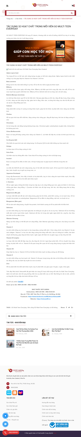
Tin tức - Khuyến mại (12, 420)
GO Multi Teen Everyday (19, 307)
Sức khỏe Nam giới (12, 406)
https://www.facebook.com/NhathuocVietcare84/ (44, 296)
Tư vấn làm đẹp (11, 413)
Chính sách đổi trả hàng (49, 409)
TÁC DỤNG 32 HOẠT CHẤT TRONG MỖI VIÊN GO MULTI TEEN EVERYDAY (38, 27)
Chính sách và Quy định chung (51, 413)
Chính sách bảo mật (48, 416)
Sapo (54, 433)
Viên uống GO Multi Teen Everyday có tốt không (42, 307)
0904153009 (14, 387)
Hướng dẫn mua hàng (12, 416)
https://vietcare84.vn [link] (44, 299)
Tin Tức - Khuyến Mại (16, 322)
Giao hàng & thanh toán (49, 406)
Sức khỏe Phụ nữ (11, 402)
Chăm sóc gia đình (11, 409)
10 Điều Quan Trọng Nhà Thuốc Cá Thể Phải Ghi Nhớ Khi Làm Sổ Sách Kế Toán (27, 343)
